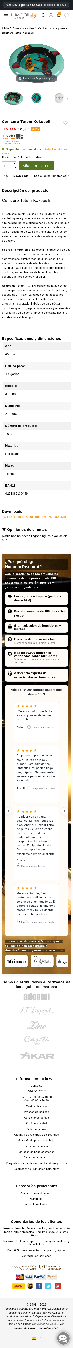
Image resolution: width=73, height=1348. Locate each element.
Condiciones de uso (36, 1117)
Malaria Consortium (33, 1308)
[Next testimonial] (64, 810)
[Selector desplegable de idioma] (36, 1338)
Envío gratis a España (39, 5)
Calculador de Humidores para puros (37, 1168)
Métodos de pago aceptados (37, 1151)
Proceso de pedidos (36, 1111)
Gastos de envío (36, 1106)
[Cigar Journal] (42, 961)
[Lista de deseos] (66, 17)
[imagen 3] (59, 98)
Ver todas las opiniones (37, 1255)
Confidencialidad (36, 1123)
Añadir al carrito (37, 166)
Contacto (36, 1085)
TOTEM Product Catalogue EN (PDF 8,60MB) (34, 516)
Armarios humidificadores (36, 1193)
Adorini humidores (36, 1204)
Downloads (20, 175)
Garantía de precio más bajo (35, 639)
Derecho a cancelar (36, 1146)
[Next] (69, 176)
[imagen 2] (36, 98)
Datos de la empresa (36, 1157)
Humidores (36, 1198)
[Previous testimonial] (8, 810)
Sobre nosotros (36, 1129)
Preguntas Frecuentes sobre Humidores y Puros (36, 1163)
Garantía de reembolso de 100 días (36, 1134)
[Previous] (4, 176)
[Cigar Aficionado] (16, 961)
